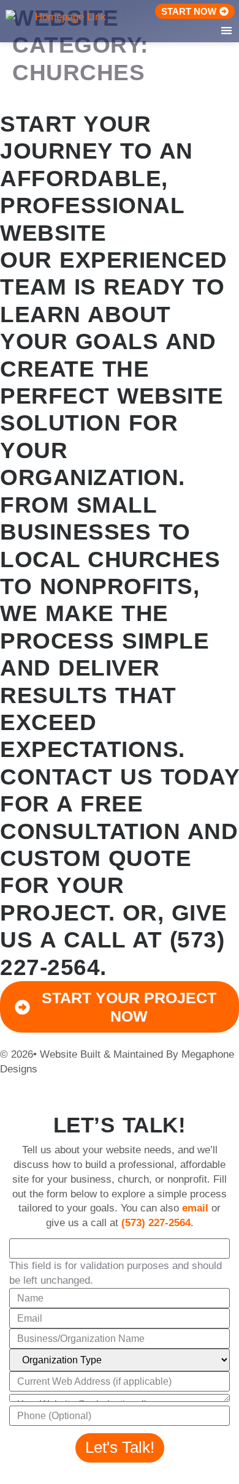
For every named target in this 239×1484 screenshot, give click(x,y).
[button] (227, 30)
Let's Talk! (119, 1447)
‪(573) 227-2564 (156, 1223)
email (195, 1208)
